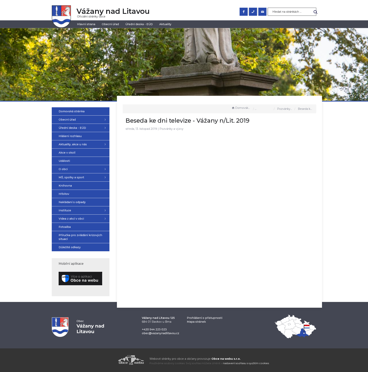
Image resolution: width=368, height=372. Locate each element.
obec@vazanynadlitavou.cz (160, 333)
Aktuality (165, 24)
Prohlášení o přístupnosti (204, 318)
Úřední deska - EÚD (139, 24)
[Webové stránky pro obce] (109, 360)
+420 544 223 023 (154, 329)
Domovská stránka (243, 108)
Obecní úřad (110, 24)
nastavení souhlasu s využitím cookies (246, 363)
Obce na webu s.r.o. (226, 358)
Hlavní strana (86, 24)
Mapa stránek (196, 321)
